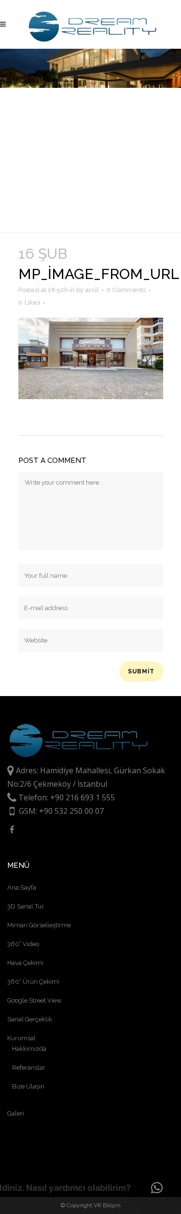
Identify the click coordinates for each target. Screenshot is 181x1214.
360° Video (23, 944)
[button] (156, 1187)
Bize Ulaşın (28, 1086)
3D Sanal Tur (25, 906)
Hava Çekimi (25, 962)
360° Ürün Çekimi (33, 981)
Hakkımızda (29, 1048)
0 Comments (126, 289)
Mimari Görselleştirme (39, 925)
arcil (91, 289)
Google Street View (34, 1000)
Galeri (15, 1113)
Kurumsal (21, 1038)
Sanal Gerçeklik (29, 1019)
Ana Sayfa (21, 887)
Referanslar (28, 1067)
